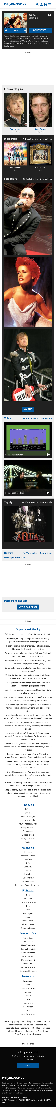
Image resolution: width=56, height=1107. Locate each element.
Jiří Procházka (28, 924)
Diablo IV (28, 866)
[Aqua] (15, 20)
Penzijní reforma (28, 838)
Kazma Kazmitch (28, 949)
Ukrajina (28, 812)
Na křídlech (28, 1006)
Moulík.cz (46, 1027)
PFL (28, 906)
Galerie (28, 409)
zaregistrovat (29, 1056)
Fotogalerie (11, 179)
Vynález (28, 842)
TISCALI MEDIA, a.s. (26, 1100)
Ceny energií (28, 831)
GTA (28, 863)
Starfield (28, 859)
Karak (28, 1010)
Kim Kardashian (28, 952)
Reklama (5, 1097)
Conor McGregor (28, 928)
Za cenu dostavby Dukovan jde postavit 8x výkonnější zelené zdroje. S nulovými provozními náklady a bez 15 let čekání (28, 746)
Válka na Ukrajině (28, 816)
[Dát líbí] (9, 30)
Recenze (28, 852)
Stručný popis (9, 46)
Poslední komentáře (15, 600)
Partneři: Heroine (28, 1043)
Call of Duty (28, 877)
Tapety (8, 502)
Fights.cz (28, 890)
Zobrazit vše (46, 139)
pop (36, 18)
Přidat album (31, 139)
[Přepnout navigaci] (41, 4)
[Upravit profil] (50, 15)
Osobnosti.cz (28, 933)
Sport (23, 1021)
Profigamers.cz (15, 1024)
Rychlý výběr (40, 30)
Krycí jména (28, 1003)
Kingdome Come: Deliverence (28, 885)
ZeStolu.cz (28, 1024)
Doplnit (28, 1065)
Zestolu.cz (28, 976)
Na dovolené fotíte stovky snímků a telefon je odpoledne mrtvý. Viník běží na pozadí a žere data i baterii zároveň (28, 764)
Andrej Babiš (28, 938)
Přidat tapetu (31, 502)
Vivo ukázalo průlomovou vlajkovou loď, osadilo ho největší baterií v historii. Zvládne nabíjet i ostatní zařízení (28, 707)
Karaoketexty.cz (12, 1027)
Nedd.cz (36, 1027)
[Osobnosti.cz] (15, 4)
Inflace (28, 809)
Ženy (29, 1021)
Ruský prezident (28, 827)
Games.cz (28, 847)
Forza (28, 870)
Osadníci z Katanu (28, 988)
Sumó (28, 917)
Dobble (28, 995)
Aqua (32, 14)
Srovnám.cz (20, 1034)
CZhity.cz (30, 1031)
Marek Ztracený (28, 960)
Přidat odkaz (31, 553)
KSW (28, 909)
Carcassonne (28, 981)
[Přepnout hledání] (37, 4)
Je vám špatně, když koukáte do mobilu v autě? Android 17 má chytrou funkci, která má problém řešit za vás (28, 725)
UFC (28, 895)
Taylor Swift (28, 963)
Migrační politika (28, 820)
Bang (28, 984)
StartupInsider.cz (34, 1034)
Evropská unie (28, 834)
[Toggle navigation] (50, 4)
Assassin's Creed (28, 855)
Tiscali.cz (28, 804)
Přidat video (32, 418)
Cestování (37, 1021)
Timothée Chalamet (28, 971)
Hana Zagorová (28, 945)
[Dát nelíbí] (22, 30)
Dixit (28, 999)
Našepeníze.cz (42, 1031)
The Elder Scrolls (28, 881)
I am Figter (28, 913)
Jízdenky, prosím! (28, 1014)
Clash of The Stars (28, 902)
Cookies (13, 1097)
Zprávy (16, 1021)
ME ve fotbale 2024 (28, 823)
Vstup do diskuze (28, 607)
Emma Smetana (28, 967)
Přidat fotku (32, 179)
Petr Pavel (28, 941)
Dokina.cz (20, 1031)
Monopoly (28, 992)
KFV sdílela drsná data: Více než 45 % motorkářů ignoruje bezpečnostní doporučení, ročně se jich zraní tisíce (28, 775)
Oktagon (28, 898)
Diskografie (10, 139)
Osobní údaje (22, 1097)
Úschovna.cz (26, 1027)
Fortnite (28, 874)
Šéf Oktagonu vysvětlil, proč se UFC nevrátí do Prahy (28, 634)
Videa (7, 418)
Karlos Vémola (28, 920)
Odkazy (8, 553)
